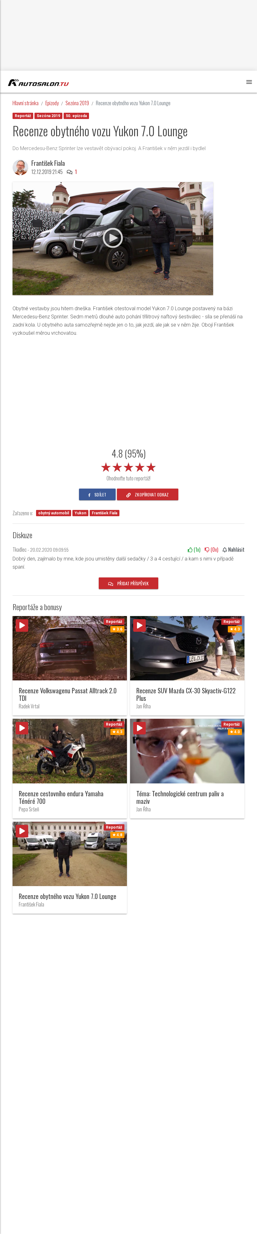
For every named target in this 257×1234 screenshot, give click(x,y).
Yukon (80, 513)
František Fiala (104, 513)
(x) (196, 549)
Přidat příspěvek (132, 583)
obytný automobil (53, 513)
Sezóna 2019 (77, 103)
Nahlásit (235, 549)
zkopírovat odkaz (151, 494)
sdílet (99, 494)
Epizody (52, 103)
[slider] (128, 466)
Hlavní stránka (26, 103)
